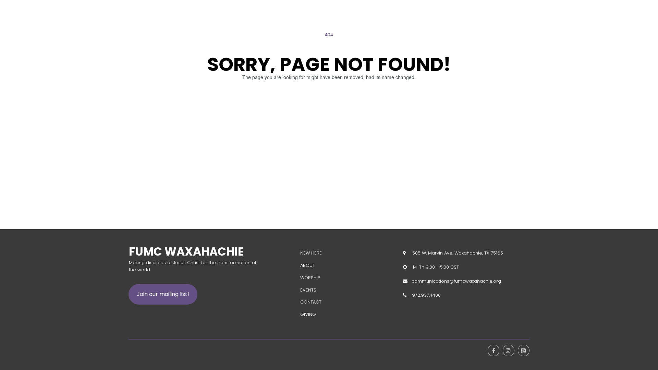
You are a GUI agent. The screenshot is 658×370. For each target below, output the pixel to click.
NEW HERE (311, 253)
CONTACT (310, 302)
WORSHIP (310, 277)
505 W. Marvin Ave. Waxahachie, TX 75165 (456, 253)
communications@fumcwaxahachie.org (456, 281)
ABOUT (307, 265)
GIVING (308, 314)
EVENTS (308, 290)
